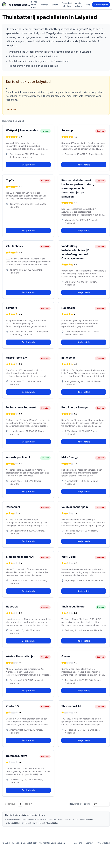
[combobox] (101, 803)
